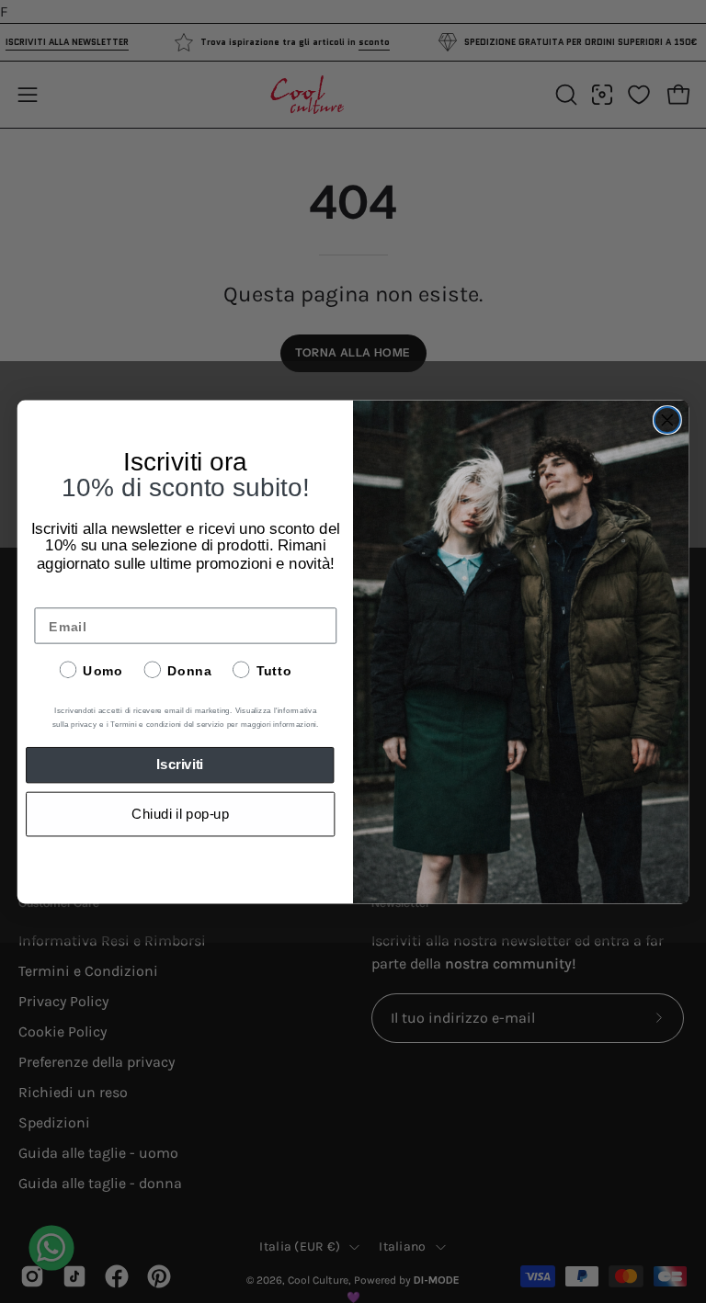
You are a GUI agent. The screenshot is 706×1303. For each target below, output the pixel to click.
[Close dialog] (667, 420)
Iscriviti (179, 764)
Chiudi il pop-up (180, 814)
